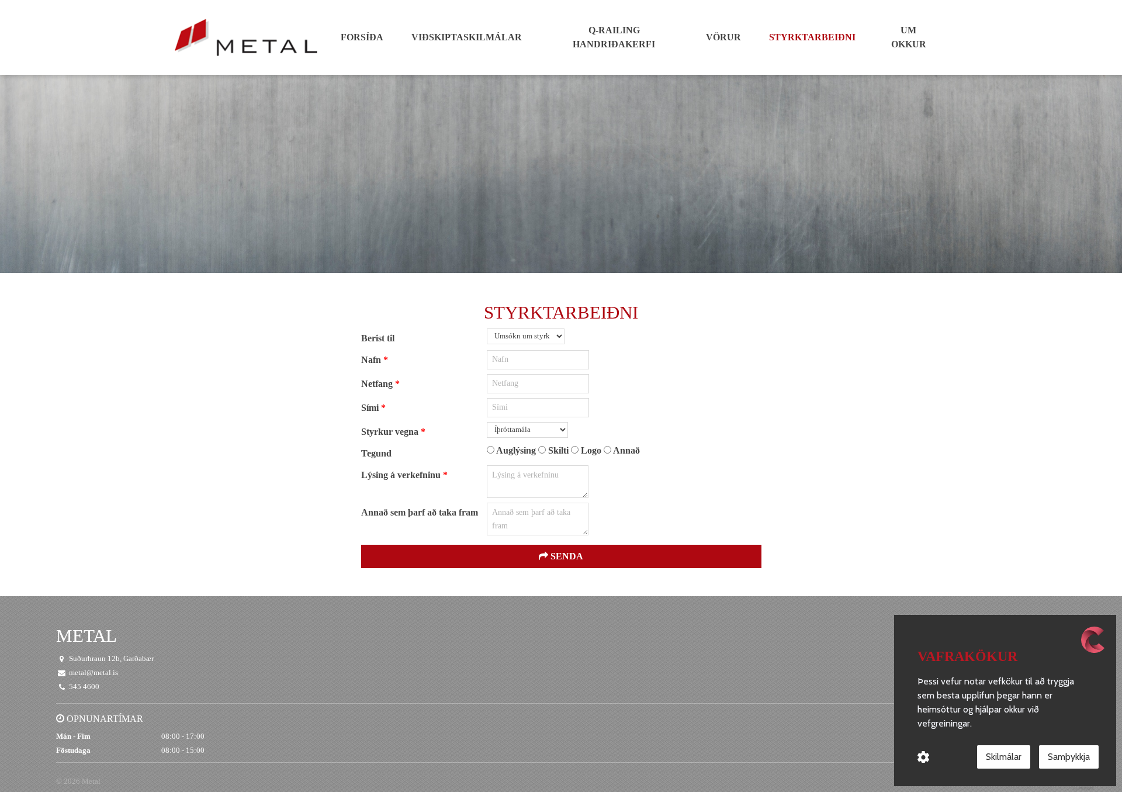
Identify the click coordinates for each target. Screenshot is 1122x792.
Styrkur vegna (391, 432)
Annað (625, 450)
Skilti (558, 450)
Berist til (377, 338)
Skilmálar (1003, 756)
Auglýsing (516, 450)
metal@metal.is (93, 673)
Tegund (376, 453)
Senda (565, 556)
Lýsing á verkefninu (402, 475)
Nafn (372, 360)
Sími (371, 408)
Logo (591, 450)
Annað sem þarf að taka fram (419, 512)
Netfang (378, 384)
